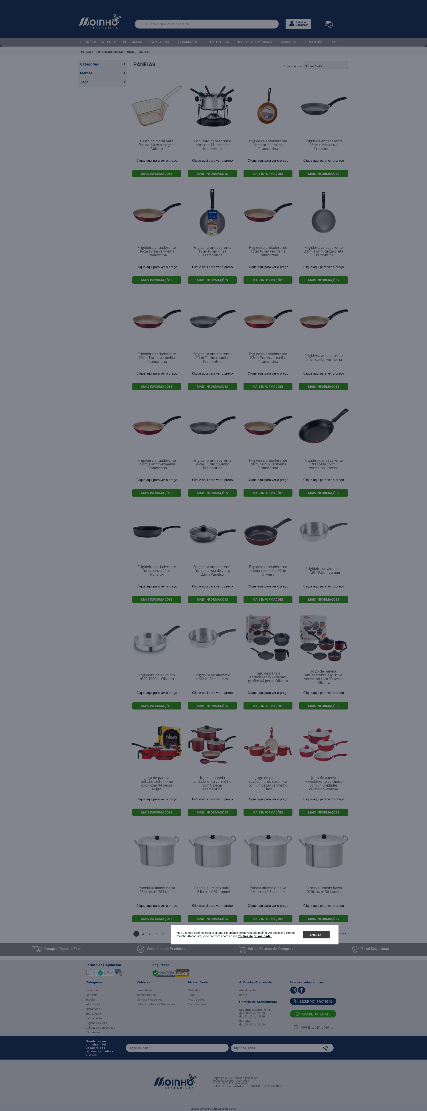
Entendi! (316, 935)
